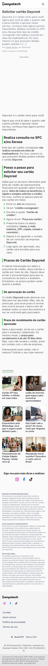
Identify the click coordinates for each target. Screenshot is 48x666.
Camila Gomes (11, 47)
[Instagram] (17, 479)
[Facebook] (24, 479)
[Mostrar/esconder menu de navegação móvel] (43, 4)
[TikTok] (31, 479)
